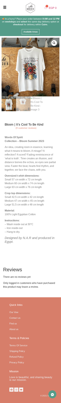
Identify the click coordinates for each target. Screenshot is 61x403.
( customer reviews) (26, 128)
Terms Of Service (18, 345)
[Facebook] (11, 390)
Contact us (14, 318)
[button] (30, 32)
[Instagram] (16, 390)
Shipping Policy (17, 351)
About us (13, 329)
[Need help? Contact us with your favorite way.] (52, 394)
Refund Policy (16, 356)
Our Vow (13, 312)
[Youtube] (21, 390)
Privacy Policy (16, 362)
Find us (13, 323)
